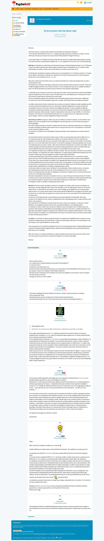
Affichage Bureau (17, 537)
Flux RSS (59, 537)
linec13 (60, 254)
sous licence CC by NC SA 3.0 (57, 533)
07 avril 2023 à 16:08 (60, 503)
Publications (55, 8)
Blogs (22, 8)
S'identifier (83, 8)
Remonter (31, 516)
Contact (53, 537)
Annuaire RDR (47, 8)
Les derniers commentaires (17, 26)
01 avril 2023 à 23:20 (60, 374)
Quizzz (41, 8)
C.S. (60, 434)
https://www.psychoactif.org (40, 533)
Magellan (60, 371)
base (59, 356)
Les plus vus (16, 29)
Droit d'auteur (16, 533)
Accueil (15, 20)
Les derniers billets (18, 23)
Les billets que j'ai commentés (18, 34)
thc (71, 73)
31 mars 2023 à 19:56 (60, 290)
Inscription (89, 8)
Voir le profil (89, 20)
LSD (81, 343)
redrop (39, 459)
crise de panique (54, 339)
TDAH (37, 386)
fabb (60, 499)
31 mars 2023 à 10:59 (60, 258)
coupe (41, 486)
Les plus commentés (19, 31)
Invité (89, 2)
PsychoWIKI (28, 8)
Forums (18, 8)
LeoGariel (18, 14)
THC (52, 333)
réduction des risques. (18, 527)
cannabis (60, 61)
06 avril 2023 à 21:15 (60, 438)
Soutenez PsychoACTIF (28, 531)
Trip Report (63, 34)
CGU (49, 537)
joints (51, 54)
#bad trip (68, 41)
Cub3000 (60, 316)
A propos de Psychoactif (28, 537)
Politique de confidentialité (41, 537)
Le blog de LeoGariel (43, 19)
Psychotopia (35, 8)
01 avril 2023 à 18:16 (60, 320)
